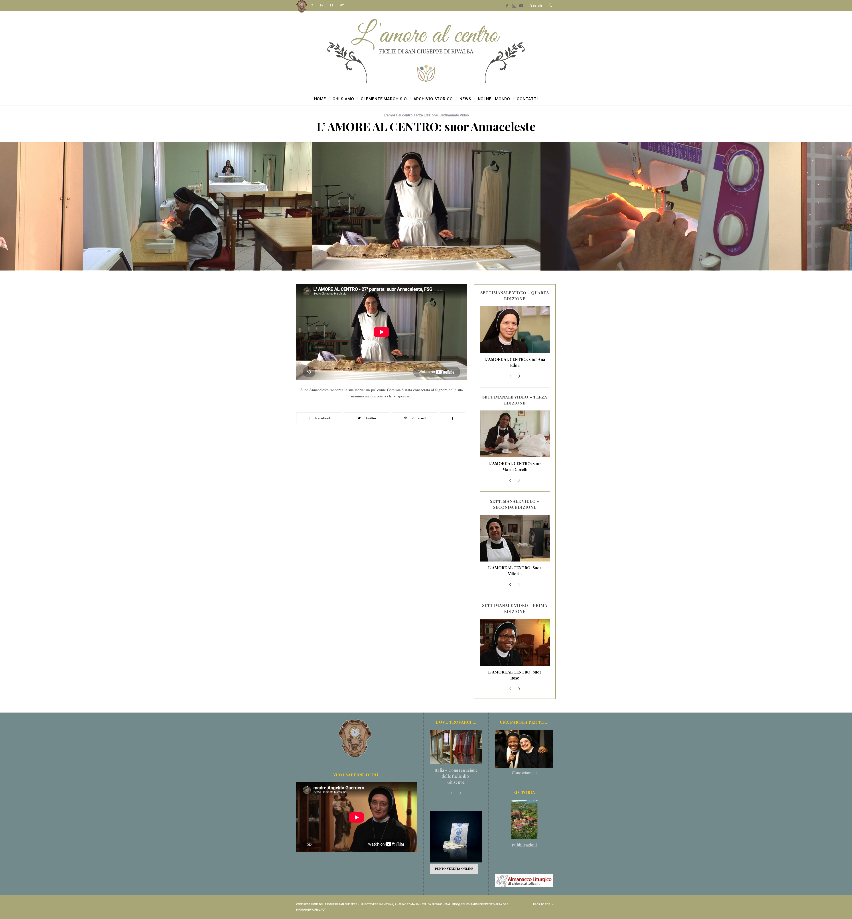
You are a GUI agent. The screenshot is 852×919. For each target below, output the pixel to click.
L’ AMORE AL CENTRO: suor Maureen (514, 362)
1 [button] (800, 203)
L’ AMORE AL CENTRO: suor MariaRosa (514, 570)
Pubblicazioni (524, 845)
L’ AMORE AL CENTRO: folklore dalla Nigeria (514, 466)
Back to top (542, 904)
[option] (426, 206)
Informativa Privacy (311, 909)
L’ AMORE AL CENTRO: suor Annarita (514, 675)
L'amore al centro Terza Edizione (411, 115)
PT (342, 5)
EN (321, 5)
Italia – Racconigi (456, 770)
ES (331, 5)
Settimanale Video (454, 115)
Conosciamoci (524, 772)
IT (312, 5)
